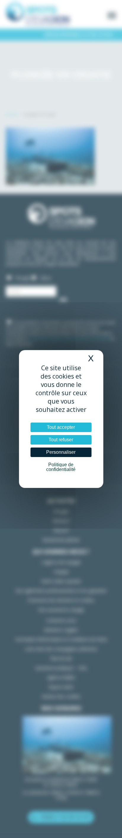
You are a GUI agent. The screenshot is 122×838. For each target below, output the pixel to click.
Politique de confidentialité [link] (61, 467)
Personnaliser (61, 452)
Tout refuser (61, 439)
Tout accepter (61, 427)
